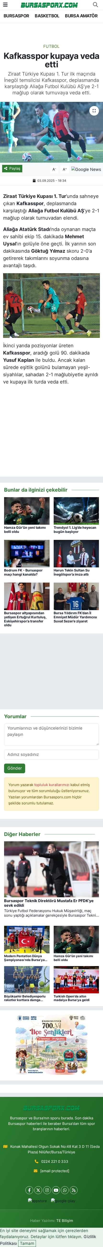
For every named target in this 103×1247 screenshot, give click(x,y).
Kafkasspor (30, 203)
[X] (38, 1190)
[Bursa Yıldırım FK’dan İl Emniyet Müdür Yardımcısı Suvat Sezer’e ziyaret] (76, 595)
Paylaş (14, 168)
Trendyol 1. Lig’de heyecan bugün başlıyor (75, 529)
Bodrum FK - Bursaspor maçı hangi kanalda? (23, 572)
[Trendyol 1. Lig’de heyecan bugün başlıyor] (76, 510)
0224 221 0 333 (54, 1161)
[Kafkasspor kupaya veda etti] (51, 132)
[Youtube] (56, 1190)
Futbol (51, 46)
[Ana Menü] (5, 4)
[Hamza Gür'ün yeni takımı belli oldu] (27, 510)
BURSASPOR (16, 15)
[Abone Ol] (86, 169)
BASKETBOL (47, 15)
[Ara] (95, 5)
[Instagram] (47, 1190)
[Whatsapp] (65, 1190)
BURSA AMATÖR (81, 15)
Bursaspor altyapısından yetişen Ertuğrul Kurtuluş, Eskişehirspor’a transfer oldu (25, 619)
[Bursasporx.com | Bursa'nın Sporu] (49, 4)
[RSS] (74, 1190)
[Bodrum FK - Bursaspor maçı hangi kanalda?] (27, 553)
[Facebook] (29, 1190)
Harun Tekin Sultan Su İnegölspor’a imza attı (72, 572)
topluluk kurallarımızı (52, 785)
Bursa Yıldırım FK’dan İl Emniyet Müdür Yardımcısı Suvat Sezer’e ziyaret (75, 617)
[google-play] (63, 1202)
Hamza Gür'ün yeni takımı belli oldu (25, 529)
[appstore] (37, 1202)
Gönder (14, 768)
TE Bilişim (64, 1221)
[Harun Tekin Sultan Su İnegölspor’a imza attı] (76, 553)
